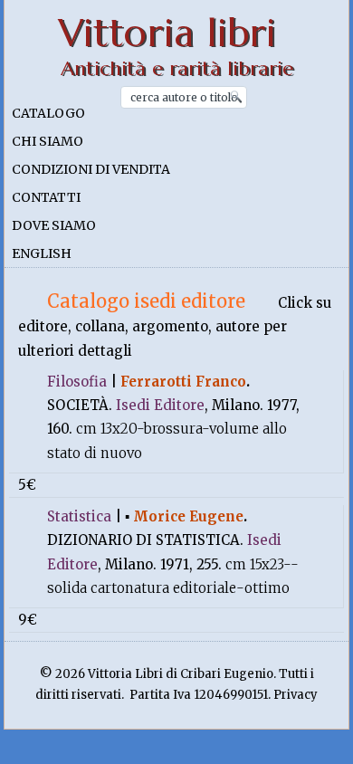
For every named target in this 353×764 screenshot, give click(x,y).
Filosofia (77, 381)
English (42, 253)
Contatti (46, 197)
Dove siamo (54, 225)
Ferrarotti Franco (183, 381)
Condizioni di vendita (91, 169)
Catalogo (48, 113)
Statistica (79, 516)
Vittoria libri (167, 33)
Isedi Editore (160, 405)
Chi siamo (47, 141)
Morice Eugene (188, 516)
